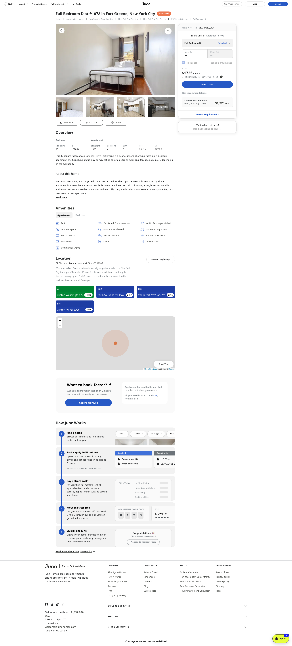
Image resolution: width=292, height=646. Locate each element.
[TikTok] (57, 605)
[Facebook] (46, 605)
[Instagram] (51, 605)
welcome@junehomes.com (60, 627)
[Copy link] (162, 149)
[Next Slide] (168, 59)
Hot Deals (76, 4)
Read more (61, 197)
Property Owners (39, 4)
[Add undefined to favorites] (62, 30)
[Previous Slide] (62, 59)
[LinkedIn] (63, 605)
